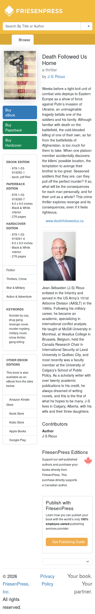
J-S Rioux (56, 76)
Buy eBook (10, 112)
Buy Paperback (14, 127)
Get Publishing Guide (68, 541)
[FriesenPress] (37, 10)
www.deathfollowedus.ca (65, 220)
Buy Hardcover (13, 143)
